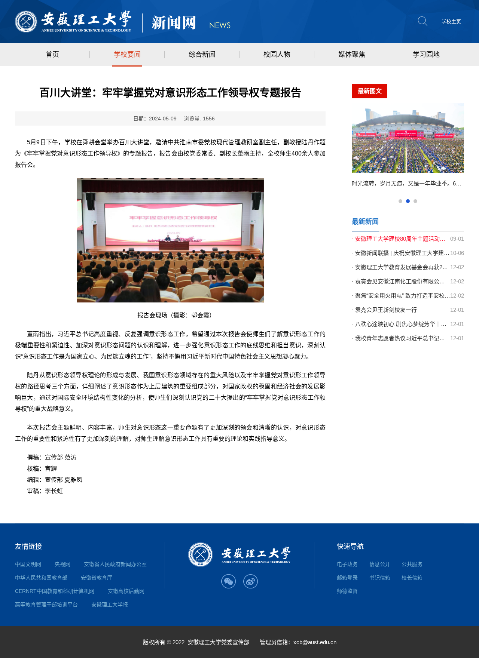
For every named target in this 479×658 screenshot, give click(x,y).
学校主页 (451, 21)
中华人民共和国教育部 (41, 578)
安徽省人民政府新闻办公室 (115, 564)
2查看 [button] (408, 201)
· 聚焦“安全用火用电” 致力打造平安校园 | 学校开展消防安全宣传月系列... (401, 295)
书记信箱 (379, 578)
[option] (408, 148)
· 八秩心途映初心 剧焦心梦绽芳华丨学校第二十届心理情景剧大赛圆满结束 (401, 324)
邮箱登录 (347, 578)
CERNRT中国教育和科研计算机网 (54, 591)
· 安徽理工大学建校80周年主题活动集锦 (401, 239)
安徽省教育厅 (96, 578)
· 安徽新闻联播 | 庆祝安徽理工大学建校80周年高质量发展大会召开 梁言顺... (401, 253)
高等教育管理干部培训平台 (46, 605)
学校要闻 (127, 54)
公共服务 (412, 564)
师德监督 (347, 591)
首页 (52, 54)
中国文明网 (28, 564)
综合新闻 (202, 54)
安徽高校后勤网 (126, 591)
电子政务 (347, 564)
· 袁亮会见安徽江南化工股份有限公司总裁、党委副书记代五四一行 (401, 281)
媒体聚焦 (351, 54)
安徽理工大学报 (109, 605)
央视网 (62, 564)
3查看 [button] (415, 201)
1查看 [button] (400, 201)
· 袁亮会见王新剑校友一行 (384, 310)
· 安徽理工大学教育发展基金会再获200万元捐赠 (401, 267)
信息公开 (379, 564)
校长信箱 (412, 578)
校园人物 (276, 54)
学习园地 (426, 54)
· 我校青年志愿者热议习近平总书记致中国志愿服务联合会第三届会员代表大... (401, 338)
